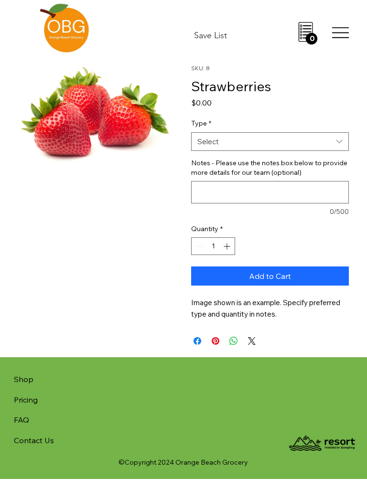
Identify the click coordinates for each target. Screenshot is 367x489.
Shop (23, 379)
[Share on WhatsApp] (233, 341)
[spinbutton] (213, 246)
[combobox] (270, 141)
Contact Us (34, 440)
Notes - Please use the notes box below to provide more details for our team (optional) (269, 168)
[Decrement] (199, 246)
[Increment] (228, 246)
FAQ (21, 420)
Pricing (26, 399)
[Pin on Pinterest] (215, 341)
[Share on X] (252, 341)
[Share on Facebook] (197, 341)
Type (201, 123)
